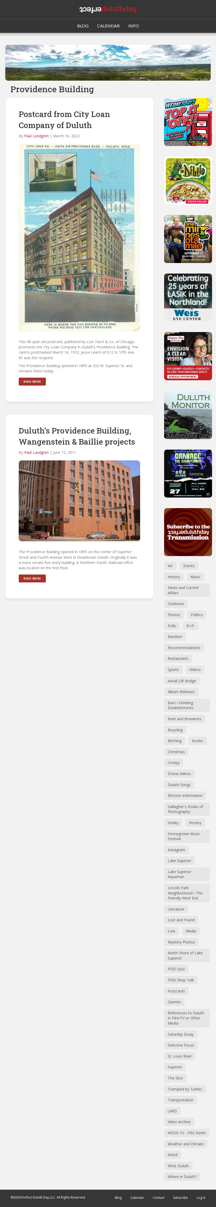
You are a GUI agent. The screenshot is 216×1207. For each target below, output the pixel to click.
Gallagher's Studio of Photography (185, 809)
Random (175, 636)
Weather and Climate (186, 1143)
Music (195, 576)
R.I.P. (190, 625)
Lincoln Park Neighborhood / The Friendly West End (185, 893)
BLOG (83, 25)
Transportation (180, 1099)
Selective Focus (181, 1045)
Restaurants (178, 658)
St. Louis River (180, 1056)
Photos (174, 614)
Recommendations (184, 647)
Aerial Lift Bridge (182, 680)
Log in (201, 1197)
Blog (118, 1197)
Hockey (195, 822)
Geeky (173, 822)
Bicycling (175, 729)
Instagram (176, 849)
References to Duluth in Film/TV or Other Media (186, 1018)
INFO (133, 25)
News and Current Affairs (183, 590)
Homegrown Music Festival (184, 836)
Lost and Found (181, 919)
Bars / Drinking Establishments (181, 705)
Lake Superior (179, 860)
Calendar (137, 1197)
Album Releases (181, 691)
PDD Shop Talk (181, 979)
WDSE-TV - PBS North (187, 1132)
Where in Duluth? (182, 1176)
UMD (172, 1110)
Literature (176, 909)
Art (170, 565)
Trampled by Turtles (185, 1089)
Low (171, 930)
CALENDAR (108, 25)
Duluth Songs (179, 784)
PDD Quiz (176, 968)
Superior (175, 1066)
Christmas (176, 751)
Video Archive (179, 1121)
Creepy (174, 762)
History (174, 576)
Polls (172, 625)
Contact (158, 1197)
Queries (174, 1001)
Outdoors (176, 603)
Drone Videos (179, 773)
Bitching (174, 740)
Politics (197, 614)
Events (189, 565)
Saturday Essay (181, 1034)
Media (191, 930)
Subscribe (180, 1197)
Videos (195, 669)
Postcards (176, 991)
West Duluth (178, 1165)
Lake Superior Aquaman (179, 874)
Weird (173, 1154)
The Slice (175, 1078)
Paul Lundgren (36, 135)
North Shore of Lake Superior (185, 955)
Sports (173, 669)
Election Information (185, 795)
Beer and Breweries (185, 718)
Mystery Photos (181, 942)
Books (197, 740)
